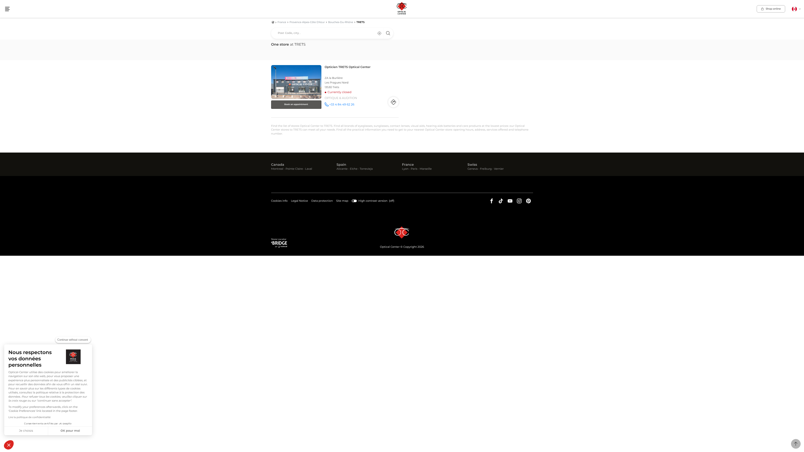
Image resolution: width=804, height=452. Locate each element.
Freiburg (486, 169)
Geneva (473, 169)
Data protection (322, 201)
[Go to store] (335, 90)
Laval (308, 169)
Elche (353, 169)
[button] (9, 445)
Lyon (405, 169)
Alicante (342, 169)
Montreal (277, 169)
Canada (277, 165)
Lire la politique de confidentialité (29, 417)
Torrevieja (366, 169)
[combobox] (332, 33)
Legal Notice (299, 201)
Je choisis (26, 430)
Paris (414, 169)
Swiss (472, 165)
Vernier (499, 169)
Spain (341, 165)
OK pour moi (70, 430)
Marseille (426, 169)
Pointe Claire (294, 169)
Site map (342, 201)
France (408, 165)
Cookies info (279, 201)
